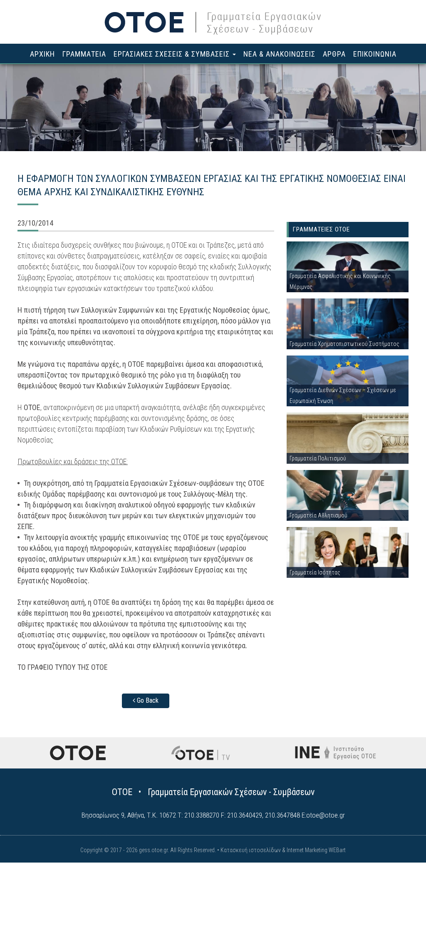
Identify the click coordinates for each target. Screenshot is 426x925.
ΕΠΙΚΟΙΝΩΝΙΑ (374, 54)
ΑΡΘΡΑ (334, 54)
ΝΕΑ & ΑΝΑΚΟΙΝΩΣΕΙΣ (279, 54)
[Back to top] (401, 900)
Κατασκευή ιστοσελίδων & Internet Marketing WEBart (283, 850)
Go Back (147, 700)
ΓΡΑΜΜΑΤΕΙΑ (84, 54)
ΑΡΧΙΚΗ (42, 54)
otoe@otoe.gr (325, 815)
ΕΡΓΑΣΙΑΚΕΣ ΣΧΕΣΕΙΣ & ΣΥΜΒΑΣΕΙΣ (173, 54)
